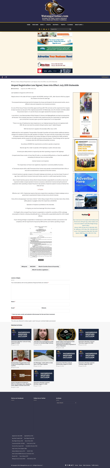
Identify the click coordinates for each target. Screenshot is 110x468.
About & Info (78, 24)
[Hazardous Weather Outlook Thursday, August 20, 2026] (89, 334)
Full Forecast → (105, 77)
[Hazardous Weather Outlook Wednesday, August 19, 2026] (66, 355)
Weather (55, 24)
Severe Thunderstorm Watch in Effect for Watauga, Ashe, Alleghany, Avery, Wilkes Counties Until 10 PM (21, 384)
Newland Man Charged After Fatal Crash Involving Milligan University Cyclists (20, 364)
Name (13, 301)
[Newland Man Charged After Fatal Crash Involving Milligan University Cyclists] (21, 355)
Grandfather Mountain (31, 446)
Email (13, 308)
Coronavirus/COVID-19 (18, 443)
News (42, 24)
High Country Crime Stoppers (19, 448)
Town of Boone (23, 456)
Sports (48, 24)
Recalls (14, 456)
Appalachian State (17, 435)
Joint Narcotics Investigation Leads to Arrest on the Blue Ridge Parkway (43, 342)
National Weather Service (18, 451)
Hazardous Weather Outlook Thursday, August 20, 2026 (86, 342)
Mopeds (24, 266)
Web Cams (35, 24)
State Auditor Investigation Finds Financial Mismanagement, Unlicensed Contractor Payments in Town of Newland (66, 344)
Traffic (63, 24)
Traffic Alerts (95, 465)
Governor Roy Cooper (18, 446)
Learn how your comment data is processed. (44, 321)
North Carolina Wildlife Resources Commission (23, 453)
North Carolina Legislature (40, 269)
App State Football (17, 438)
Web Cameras (86, 465)
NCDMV (33, 266)
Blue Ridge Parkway (17, 440)
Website (44, 308)
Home (28, 24)
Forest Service (31, 443)
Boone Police (29, 440)
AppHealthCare (28, 435)
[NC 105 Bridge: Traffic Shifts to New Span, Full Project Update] (44, 355)
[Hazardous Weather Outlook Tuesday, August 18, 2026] (89, 355)
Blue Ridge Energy (29, 438)
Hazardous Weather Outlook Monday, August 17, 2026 (41, 383)
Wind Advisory (31, 458)
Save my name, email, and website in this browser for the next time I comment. (33, 314)
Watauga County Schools (18, 458)
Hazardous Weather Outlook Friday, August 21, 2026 (21, 342)
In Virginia (40, 189)
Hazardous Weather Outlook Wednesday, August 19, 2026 (64, 363)
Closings (70, 24)
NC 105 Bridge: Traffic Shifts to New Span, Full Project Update (43, 363)
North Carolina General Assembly (49, 266)
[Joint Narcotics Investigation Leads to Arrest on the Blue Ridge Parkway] (44, 334)
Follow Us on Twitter (39, 398)
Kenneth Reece (15, 88)
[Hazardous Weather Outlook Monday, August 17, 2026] (44, 375)
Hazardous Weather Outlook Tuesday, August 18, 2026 (86, 363)
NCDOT (30, 451)
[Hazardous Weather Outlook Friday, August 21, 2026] (21, 334)
